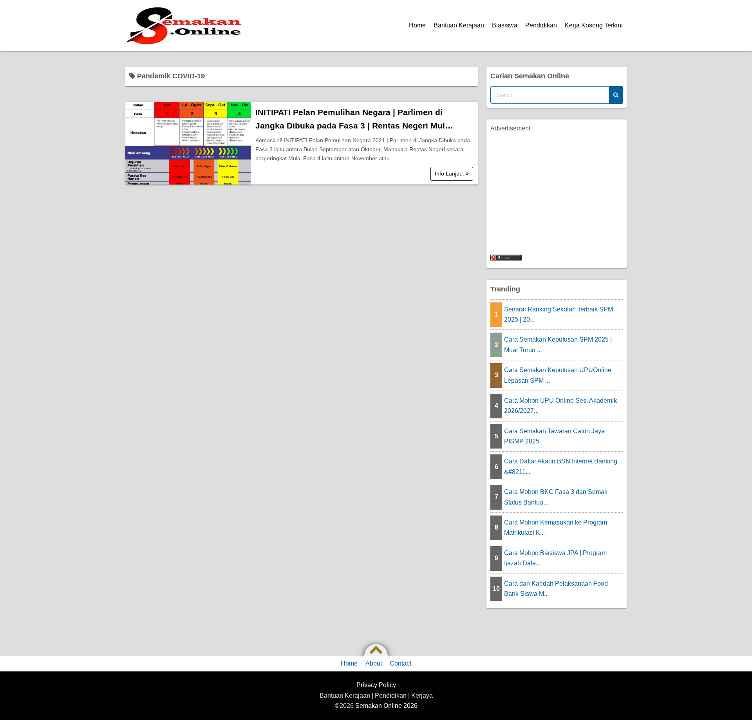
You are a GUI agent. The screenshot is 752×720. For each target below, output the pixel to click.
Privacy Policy (376, 685)
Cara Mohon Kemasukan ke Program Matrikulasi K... (555, 527)
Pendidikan (541, 25)
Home (417, 25)
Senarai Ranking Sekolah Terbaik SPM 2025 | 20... (558, 314)
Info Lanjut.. (450, 173)
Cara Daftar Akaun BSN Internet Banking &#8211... (560, 466)
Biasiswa (504, 25)
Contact (400, 663)
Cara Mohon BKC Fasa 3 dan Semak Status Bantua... (555, 496)
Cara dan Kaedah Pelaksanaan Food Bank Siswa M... (556, 588)
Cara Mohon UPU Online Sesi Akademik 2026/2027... (560, 405)
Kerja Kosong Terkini (594, 25)
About (373, 663)
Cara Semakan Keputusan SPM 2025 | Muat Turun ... (558, 344)
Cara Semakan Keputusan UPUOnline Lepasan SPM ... (557, 375)
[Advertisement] (556, 188)
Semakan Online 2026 (386, 705)
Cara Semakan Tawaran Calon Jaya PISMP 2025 (554, 436)
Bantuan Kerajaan (459, 25)
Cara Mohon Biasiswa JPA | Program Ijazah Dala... (555, 558)
